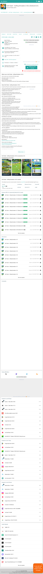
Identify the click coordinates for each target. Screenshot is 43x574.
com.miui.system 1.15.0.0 (9, 478)
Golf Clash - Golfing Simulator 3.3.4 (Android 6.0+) (14, 222)
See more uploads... (21, 233)
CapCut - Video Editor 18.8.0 (10, 401)
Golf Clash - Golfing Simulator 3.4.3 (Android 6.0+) (14, 195)
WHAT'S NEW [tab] (9, 34)
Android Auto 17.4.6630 (9, 474)
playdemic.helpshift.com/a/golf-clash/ (8, 140)
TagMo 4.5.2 (7, 527)
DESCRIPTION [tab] (15, 34)
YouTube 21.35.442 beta (9, 504)
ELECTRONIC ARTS (12, 7)
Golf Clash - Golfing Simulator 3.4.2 (11, 254)
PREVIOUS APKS (32, 34)
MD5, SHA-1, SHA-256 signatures (10, 59)
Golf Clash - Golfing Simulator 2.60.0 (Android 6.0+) (14, 225)
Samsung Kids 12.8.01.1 (9, 554)
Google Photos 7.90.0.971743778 (11, 520)
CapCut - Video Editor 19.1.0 (10, 405)
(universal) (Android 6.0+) (28, 12)
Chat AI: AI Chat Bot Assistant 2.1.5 (11, 535)
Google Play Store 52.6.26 (9, 420)
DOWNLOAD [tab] (3, 34)
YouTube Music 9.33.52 (9, 432)
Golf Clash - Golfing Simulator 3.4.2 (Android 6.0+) (14, 198)
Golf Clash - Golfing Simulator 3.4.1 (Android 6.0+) (14, 202)
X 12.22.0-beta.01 (8, 538)
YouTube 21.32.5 (8, 424)
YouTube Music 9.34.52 (9, 497)
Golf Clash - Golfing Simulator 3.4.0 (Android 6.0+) (14, 206)
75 (9, 42)
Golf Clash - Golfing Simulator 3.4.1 (11, 258)
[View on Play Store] (36, 37)
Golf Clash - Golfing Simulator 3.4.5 (11, 243)
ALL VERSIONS (39, 34)
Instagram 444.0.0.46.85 (9, 493)
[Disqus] (21, 326)
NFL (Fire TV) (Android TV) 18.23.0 (11, 558)
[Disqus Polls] (21, 297)
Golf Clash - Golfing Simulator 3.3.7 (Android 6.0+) (14, 210)
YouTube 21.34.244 (8, 512)
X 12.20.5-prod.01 (8, 546)
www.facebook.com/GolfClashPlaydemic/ (9, 143)
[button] (32, 37)
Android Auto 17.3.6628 (9, 458)
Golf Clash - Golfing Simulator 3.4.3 (11, 251)
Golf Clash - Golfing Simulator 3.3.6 (11, 270)
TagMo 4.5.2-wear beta (9, 531)
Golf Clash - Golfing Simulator (14, 12)
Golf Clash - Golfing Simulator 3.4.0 (11, 262)
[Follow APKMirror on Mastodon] (16, 374)
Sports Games (5, 37)
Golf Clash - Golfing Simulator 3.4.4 (11, 247)
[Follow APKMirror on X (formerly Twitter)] (6, 374)
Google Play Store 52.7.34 (9, 417)
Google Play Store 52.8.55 (9, 428)
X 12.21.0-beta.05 (8, 542)
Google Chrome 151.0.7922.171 (10, 516)
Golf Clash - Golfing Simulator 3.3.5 (11, 274)
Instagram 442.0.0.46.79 (9, 466)
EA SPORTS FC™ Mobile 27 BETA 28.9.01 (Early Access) (15, 436)
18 (9, 62)
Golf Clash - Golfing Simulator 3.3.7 (11, 266)
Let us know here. (24, 570)
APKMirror (5, 1)
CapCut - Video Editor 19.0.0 (10, 409)
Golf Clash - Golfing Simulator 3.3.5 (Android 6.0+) (14, 218)
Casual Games (11, 37)
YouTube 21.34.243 (8, 462)
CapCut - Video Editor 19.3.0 (10, 455)
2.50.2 (21, 12)
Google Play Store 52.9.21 (9, 470)
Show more (21, 151)
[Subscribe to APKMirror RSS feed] (37, 374)
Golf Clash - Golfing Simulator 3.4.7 (11, 239)
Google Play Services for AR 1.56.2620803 (12, 508)
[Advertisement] (21, 24)
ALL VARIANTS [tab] (25, 34)
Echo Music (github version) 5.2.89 (11, 413)
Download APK (32, 67)
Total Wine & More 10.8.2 (9, 550)
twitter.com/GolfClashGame (7, 144)
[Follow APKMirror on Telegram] (26, 374)
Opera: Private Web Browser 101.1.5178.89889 (13, 561)
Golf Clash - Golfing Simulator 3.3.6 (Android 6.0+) (14, 214)
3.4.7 (12, 157)
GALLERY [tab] (20, 34)
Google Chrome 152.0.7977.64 (10, 500)
